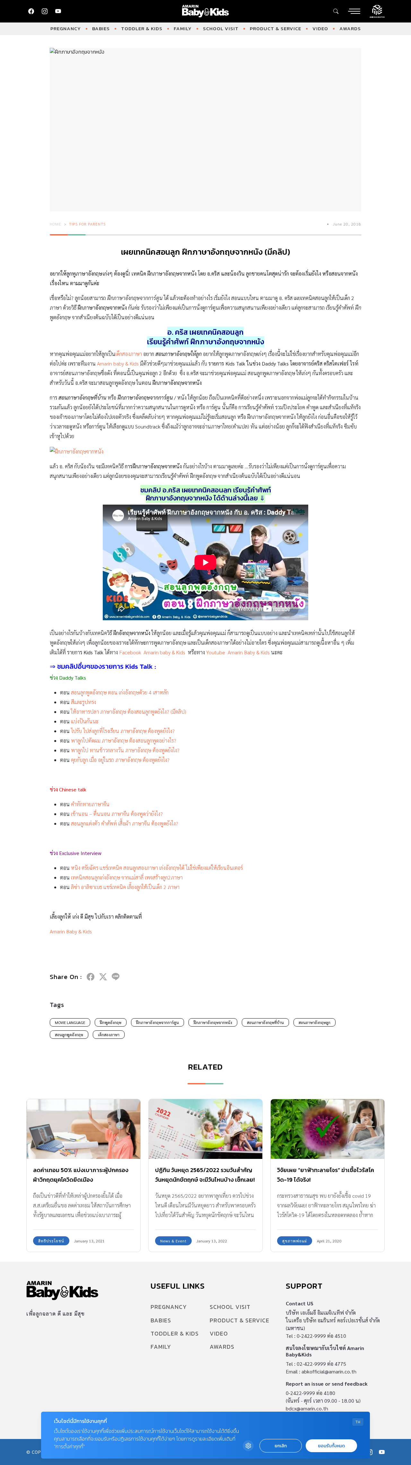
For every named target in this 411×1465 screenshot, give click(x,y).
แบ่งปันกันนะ (85, 721)
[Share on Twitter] (103, 977)
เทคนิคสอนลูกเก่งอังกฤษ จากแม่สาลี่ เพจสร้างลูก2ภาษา (127, 877)
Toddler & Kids (141, 28)
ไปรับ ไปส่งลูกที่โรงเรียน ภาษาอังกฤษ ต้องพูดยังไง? (123, 731)
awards (350, 28)
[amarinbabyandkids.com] (205, 11)
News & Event (173, 1240)
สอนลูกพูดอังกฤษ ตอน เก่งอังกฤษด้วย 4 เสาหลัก (120, 692)
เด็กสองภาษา (128, 353)
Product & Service (275, 28)
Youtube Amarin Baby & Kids (238, 652)
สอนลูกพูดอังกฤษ (69, 1034)
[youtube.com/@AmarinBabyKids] (58, 11)
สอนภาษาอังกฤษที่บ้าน (265, 1022)
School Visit (221, 28)
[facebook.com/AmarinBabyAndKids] (31, 11)
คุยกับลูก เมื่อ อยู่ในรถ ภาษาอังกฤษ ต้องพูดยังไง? (120, 759)
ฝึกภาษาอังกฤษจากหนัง (213, 1022)
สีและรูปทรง (83, 702)
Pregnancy (65, 28)
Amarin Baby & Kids (71, 931)
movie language (70, 1022)
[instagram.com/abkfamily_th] (44, 11)
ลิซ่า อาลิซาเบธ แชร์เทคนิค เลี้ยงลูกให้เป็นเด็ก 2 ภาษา (125, 887)
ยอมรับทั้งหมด (331, 1446)
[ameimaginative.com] (377, 10)
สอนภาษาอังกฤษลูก (314, 1022)
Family (183, 28)
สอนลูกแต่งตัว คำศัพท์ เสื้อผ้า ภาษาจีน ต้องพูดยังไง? (124, 823)
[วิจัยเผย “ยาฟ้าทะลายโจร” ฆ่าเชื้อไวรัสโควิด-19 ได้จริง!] (327, 1129)
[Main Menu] (354, 11)
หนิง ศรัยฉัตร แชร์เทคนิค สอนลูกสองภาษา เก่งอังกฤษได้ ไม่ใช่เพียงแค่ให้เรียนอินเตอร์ (157, 867)
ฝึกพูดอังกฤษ (110, 1022)
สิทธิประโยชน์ (51, 1240)
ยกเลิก (281, 1446)
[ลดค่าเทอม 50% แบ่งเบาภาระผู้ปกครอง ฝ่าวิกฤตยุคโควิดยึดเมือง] (83, 1129)
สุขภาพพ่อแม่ (294, 1240)
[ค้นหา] (336, 11)
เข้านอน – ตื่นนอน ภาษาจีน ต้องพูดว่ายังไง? (117, 813)
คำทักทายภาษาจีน (90, 804)
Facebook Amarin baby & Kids (152, 652)
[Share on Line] (115, 977)
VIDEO (320, 28)
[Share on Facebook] (90, 977)
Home (55, 223)
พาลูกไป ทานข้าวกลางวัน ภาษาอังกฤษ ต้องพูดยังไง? (125, 750)
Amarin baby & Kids (118, 363)
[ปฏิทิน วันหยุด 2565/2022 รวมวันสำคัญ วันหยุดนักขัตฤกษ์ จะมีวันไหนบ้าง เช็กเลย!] (205, 1129)
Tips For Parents (87, 223)
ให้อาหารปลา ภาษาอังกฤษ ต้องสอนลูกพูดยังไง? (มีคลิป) (128, 711)
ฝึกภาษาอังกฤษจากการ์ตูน (157, 1022)
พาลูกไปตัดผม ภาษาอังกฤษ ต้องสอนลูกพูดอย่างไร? (123, 740)
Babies (101, 28)
